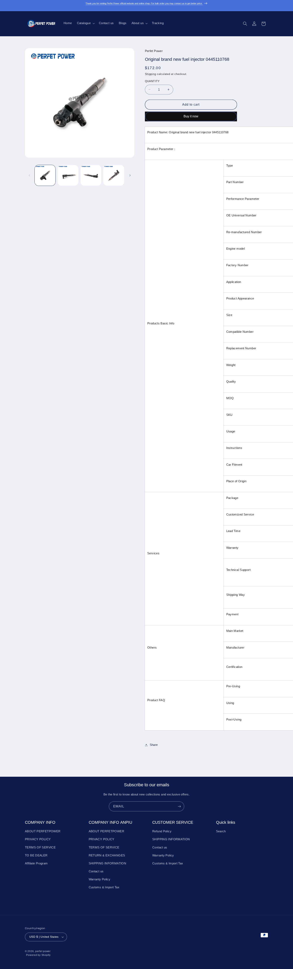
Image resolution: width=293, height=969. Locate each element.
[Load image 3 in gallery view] (91, 175)
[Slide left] (29, 175)
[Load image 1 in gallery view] (45, 175)
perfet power (43, 951)
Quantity (152, 81)
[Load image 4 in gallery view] (113, 175)
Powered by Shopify (38, 955)
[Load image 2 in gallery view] (68, 175)
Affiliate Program (36, 863)
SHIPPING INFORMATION (107, 863)
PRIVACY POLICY (38, 839)
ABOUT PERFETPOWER (42, 831)
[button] (85, 23)
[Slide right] (130, 175)
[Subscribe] (179, 806)
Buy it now (191, 116)
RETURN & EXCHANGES (107, 855)
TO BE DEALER (36, 855)
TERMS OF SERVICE (40, 847)
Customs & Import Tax (104, 887)
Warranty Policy (99, 879)
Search (221, 831)
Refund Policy (161, 831)
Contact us (96, 871)
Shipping (150, 74)
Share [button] (154, 744)
